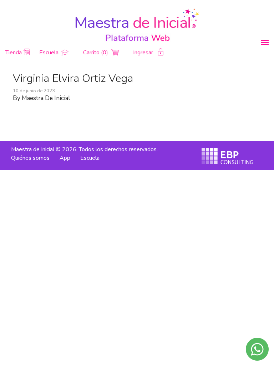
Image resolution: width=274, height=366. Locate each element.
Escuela (49, 52)
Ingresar (143, 52)
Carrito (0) (96, 52)
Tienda (13, 52)
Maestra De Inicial (46, 98)
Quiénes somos (30, 158)
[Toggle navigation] (265, 42)
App (65, 158)
